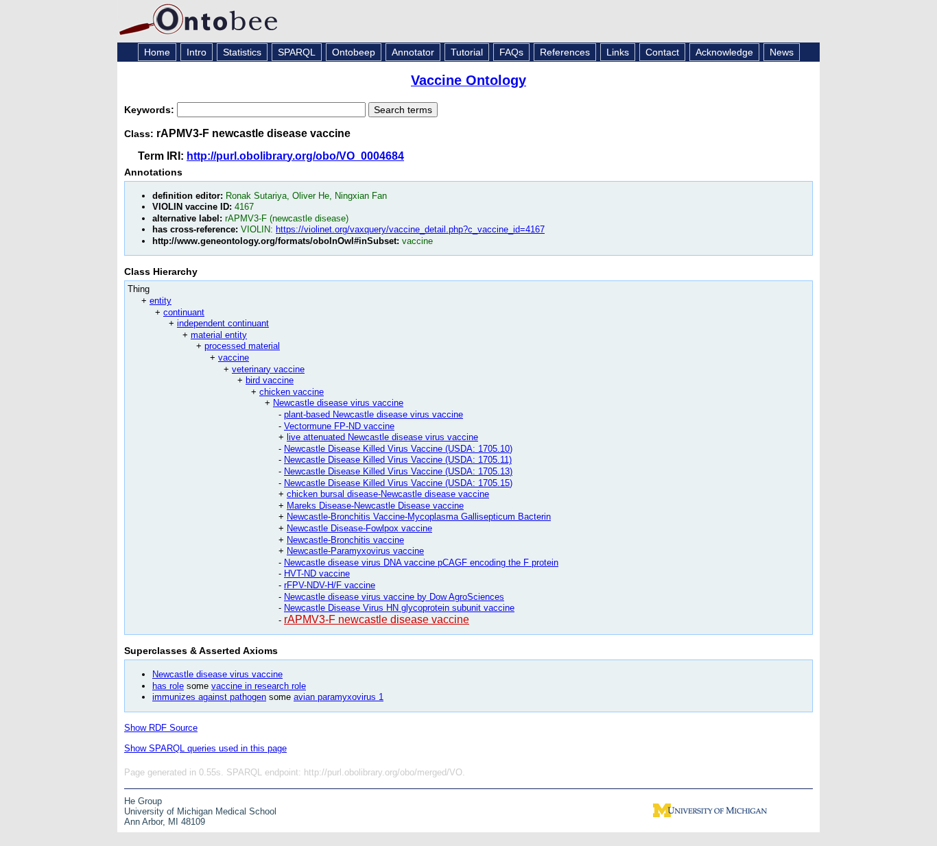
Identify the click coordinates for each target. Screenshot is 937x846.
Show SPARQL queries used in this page (205, 748)
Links (617, 52)
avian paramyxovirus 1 (338, 697)
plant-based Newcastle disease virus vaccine (373, 414)
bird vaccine (270, 380)
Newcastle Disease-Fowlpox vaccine (359, 528)
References (565, 52)
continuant (183, 312)
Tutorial (467, 52)
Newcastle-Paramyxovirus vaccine (355, 551)
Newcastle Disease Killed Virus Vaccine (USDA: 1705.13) (398, 471)
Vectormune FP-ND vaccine (339, 426)
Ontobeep (353, 52)
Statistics (242, 52)
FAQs (511, 52)
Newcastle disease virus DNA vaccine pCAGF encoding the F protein (421, 562)
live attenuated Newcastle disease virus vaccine (382, 437)
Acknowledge (724, 52)
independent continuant (223, 323)
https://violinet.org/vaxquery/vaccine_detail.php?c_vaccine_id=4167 (410, 229)
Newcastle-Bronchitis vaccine (345, 540)
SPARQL (297, 52)
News (782, 52)
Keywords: (150, 109)
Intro (196, 52)
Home (157, 52)
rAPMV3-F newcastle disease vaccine (376, 619)
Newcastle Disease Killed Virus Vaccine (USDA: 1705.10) (398, 449)
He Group (143, 801)
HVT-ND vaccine (317, 573)
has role (168, 686)
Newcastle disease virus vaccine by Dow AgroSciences (394, 597)
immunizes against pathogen (209, 697)
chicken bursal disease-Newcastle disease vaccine (388, 494)
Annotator (413, 52)
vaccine (233, 357)
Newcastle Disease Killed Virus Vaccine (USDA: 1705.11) (398, 460)
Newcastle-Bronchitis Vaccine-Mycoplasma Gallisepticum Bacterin (419, 516)
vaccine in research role (258, 686)
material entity (219, 335)
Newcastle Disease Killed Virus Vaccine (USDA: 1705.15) (398, 483)
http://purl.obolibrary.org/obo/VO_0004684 (295, 156)
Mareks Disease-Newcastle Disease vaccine (375, 505)
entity (160, 300)
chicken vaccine (291, 392)
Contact (662, 52)
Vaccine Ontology (468, 80)
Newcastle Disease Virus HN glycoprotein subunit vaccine (399, 608)
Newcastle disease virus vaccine (338, 403)
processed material (242, 346)
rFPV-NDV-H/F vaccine (329, 585)
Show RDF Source (161, 728)
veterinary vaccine (268, 369)
